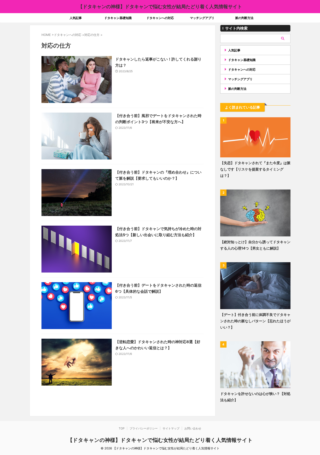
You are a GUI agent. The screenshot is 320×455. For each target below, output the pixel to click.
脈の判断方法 (244, 18)
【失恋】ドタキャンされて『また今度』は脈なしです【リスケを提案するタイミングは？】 (255, 169)
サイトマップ (171, 428)
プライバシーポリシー (144, 428)
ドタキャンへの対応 (160, 18)
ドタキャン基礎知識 (118, 18)
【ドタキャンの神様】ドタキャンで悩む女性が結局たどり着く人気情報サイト (160, 6)
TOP (122, 428)
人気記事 (76, 18)
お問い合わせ (192, 428)
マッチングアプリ (202, 18)
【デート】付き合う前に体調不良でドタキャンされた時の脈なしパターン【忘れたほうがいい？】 (255, 321)
